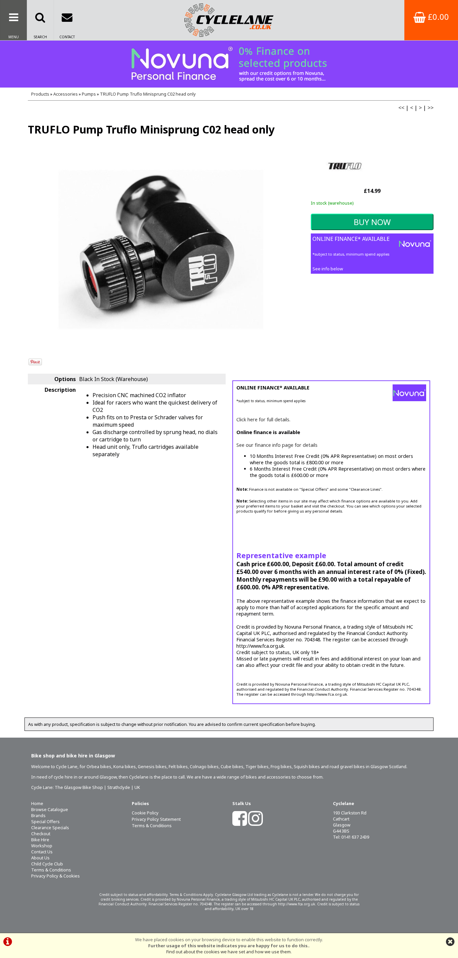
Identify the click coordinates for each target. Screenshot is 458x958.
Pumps (89, 94)
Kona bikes (124, 766)
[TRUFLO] (344, 182)
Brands (38, 815)
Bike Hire (40, 840)
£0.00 (437, 16)
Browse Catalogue (49, 809)
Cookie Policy (145, 813)
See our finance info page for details (277, 445)
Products (40, 94)
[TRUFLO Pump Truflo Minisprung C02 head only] (160, 249)
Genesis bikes (152, 766)
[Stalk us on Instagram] (255, 823)
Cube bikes (232, 766)
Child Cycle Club (47, 864)
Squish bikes (307, 766)
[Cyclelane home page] (229, 20)
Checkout (40, 834)
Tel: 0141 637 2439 (351, 837)
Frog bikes (281, 766)
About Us (40, 858)
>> (430, 107)
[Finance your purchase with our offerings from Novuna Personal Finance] (229, 64)
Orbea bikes (99, 766)
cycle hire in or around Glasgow (85, 777)
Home (37, 803)
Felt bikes (178, 766)
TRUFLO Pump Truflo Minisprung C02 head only (148, 94)
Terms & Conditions (51, 870)
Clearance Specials (50, 827)
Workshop (41, 846)
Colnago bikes (204, 766)
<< (401, 107)
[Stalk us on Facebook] (239, 823)
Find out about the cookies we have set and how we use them (228, 952)
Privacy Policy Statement (156, 819)
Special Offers (45, 821)
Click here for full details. (263, 419)
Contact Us (42, 852)
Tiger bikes (257, 766)
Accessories (65, 94)
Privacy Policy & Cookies (55, 876)
